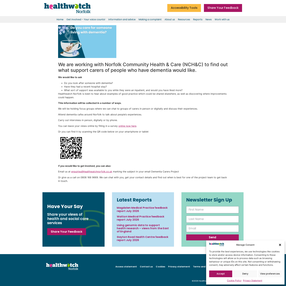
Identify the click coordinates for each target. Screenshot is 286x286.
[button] (280, 244)
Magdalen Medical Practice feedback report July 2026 (142, 209)
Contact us (146, 266)
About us (170, 19)
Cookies (160, 266)
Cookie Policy (234, 280)
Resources (184, 19)
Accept (221, 273)
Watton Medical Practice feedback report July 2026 (140, 218)
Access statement (126, 266)
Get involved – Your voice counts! (85, 19)
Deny (245, 273)
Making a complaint (150, 19)
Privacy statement (179, 266)
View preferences (270, 273)
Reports (197, 19)
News (208, 19)
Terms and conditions (205, 266)
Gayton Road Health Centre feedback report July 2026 (142, 238)
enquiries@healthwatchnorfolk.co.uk (91, 171)
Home (59, 19)
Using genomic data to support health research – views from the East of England (143, 228)
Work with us (222, 19)
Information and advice (122, 19)
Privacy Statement (252, 280)
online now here (127, 125)
